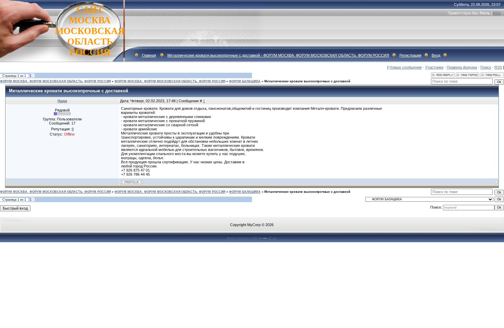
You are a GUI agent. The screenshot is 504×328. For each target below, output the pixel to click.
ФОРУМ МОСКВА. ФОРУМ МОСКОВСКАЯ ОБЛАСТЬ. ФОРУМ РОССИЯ (55, 81)
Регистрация (410, 55)
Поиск (485, 67)
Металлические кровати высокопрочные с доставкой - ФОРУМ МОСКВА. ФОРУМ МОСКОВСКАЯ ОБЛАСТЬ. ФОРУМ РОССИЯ (278, 55)
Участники (434, 67)
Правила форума (462, 67)
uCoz (272, 238)
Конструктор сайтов (244, 238)
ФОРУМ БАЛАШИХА (245, 81)
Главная (149, 55)
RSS (497, 13)
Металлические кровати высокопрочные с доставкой (307, 81)
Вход (436, 55)
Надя (62, 101)
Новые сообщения (405, 67)
